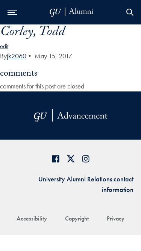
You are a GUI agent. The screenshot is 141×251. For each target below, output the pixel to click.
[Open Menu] (12, 12)
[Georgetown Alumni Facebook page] (55, 158)
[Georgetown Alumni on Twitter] (70, 158)
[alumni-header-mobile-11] (72, 12)
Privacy (115, 218)
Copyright (77, 218)
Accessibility (32, 218)
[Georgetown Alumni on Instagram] (85, 158)
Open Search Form (129, 12)
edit (4, 46)
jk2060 (16, 56)
